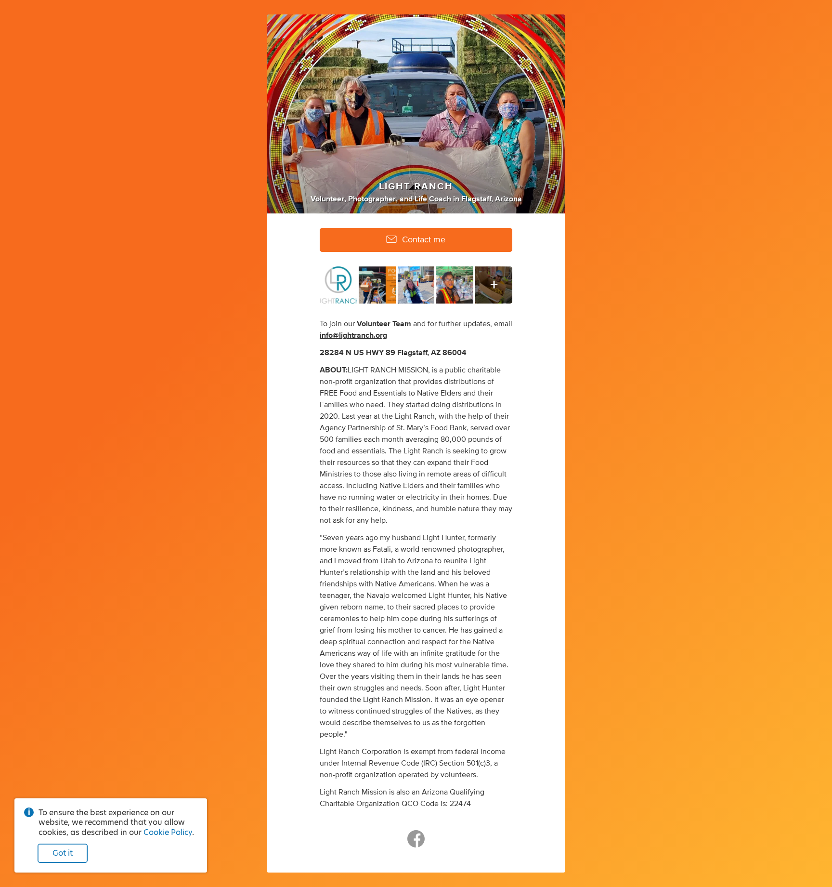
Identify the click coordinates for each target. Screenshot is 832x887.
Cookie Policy (167, 832)
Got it (62, 853)
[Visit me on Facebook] (416, 843)
